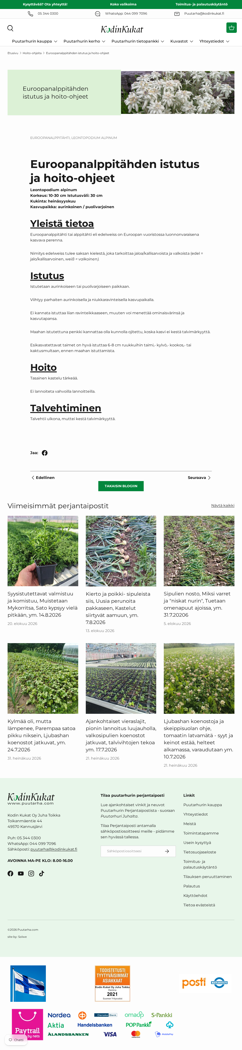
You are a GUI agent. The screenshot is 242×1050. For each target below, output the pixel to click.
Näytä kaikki (222, 505)
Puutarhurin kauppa (202, 805)
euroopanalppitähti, (50, 138)
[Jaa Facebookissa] (44, 453)
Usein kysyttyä (197, 842)
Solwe (22, 936)
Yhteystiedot (195, 814)
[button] (231, 27)
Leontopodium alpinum (94, 138)
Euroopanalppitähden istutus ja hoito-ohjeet (77, 53)
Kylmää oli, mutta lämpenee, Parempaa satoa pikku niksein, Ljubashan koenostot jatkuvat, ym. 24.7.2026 (41, 735)
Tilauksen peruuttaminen (207, 876)
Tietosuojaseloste (199, 852)
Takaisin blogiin (121, 486)
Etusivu (13, 53)
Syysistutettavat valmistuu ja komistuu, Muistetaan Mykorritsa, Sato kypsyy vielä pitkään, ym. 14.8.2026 (43, 604)
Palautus (191, 886)
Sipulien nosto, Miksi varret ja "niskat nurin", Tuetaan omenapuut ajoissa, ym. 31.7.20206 (197, 604)
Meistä (189, 824)
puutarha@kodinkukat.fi (53, 849)
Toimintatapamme (201, 833)
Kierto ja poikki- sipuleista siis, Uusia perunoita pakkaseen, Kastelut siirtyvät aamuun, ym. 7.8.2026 (118, 608)
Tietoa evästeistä (199, 905)
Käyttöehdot (195, 895)
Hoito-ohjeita (32, 53)
